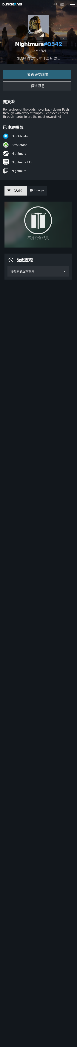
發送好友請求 (37, 74)
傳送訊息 (38, 86)
